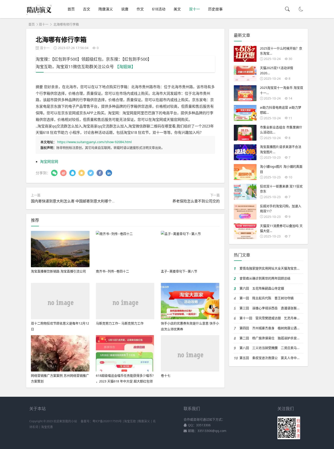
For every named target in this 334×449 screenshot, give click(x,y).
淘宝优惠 (46, 427)
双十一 (194, 9)
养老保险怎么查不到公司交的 (196, 201)
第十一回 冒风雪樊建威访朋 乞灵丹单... (269, 318)
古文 (86, 9)
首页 (71, 9)
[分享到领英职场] (109, 173)
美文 (177, 9)
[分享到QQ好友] (72, 173)
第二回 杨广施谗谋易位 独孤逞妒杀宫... (269, 338)
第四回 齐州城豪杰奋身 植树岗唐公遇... (269, 328)
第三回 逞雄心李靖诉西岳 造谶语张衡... (269, 308)
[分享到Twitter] (90, 173)
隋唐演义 (105, 9)
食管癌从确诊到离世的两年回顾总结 (264, 278)
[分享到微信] (54, 173)
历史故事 (215, 9)
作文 (140, 9)
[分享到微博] (63, 173)
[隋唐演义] (39, 13)
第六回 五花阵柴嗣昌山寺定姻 (261, 288)
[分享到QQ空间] (81, 173)
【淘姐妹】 (125, 66)
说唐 (124, 9)
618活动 (158, 9)
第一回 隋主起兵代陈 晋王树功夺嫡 (266, 298)
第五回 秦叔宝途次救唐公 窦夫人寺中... (269, 358)
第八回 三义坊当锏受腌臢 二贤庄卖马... (269, 348)
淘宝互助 (130, 421)
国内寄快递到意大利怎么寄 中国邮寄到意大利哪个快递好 (77, 201)
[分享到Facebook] (100, 173)
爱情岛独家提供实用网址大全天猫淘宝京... (269, 268)
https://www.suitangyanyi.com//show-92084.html (94, 142)
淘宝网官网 (49, 161)
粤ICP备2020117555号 (107, 421)
